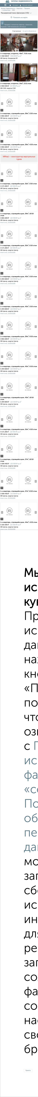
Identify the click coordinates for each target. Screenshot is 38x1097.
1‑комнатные (6, 10)
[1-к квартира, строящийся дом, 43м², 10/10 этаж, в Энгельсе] (9, 395)
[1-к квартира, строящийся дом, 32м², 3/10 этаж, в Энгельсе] (9, 181)
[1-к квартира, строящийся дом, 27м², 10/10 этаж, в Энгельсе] (9, 457)
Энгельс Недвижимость (8, 8)
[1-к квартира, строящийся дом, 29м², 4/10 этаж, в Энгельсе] (9, 142)
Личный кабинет (27, 5)
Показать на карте (20, 17)
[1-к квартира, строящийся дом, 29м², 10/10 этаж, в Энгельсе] (9, 211)
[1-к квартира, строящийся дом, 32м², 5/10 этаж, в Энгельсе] (9, 243)
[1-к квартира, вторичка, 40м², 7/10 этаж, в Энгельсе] (9, 51)
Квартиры (20, 8)
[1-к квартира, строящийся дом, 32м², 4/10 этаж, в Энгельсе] (9, 427)
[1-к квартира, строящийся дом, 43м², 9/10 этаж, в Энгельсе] (9, 364)
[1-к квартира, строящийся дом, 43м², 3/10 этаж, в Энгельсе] (9, 304)
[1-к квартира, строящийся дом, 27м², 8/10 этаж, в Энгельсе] (9, 489)
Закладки (15, 5)
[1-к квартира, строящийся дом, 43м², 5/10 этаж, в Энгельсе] (9, 274)
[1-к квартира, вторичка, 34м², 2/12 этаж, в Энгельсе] (9, 81)
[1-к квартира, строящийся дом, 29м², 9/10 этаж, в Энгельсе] (9, 334)
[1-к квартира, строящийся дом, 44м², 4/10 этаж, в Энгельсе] (9, 520)
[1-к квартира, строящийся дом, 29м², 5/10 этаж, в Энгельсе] (9, 111)
